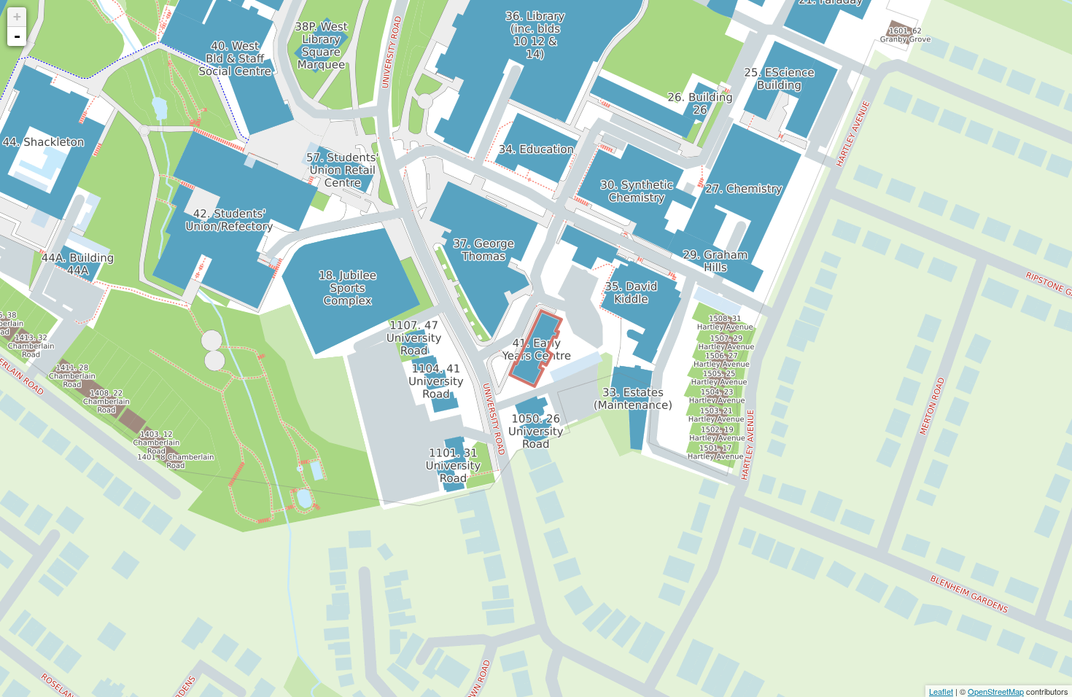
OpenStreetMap (996, 691)
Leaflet (941, 691)
